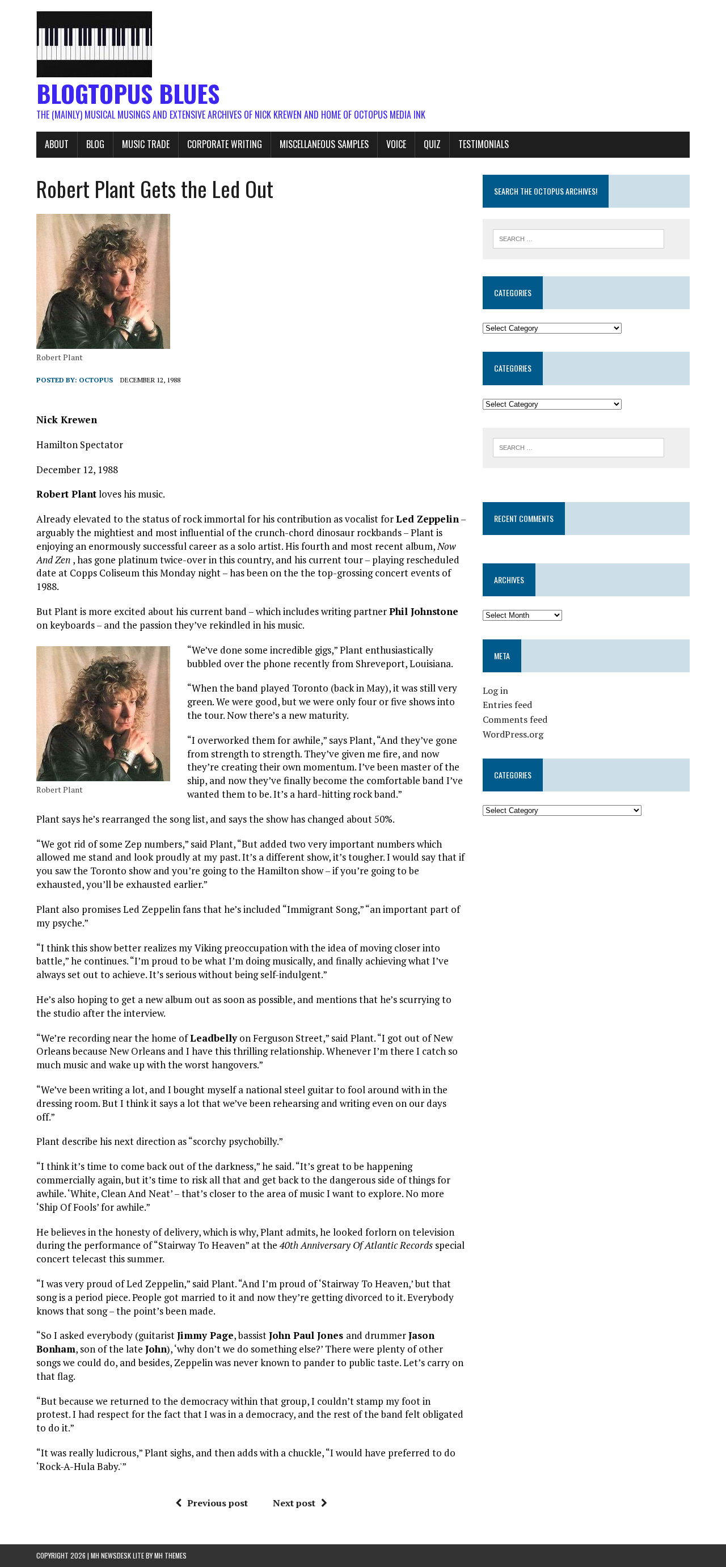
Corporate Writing (224, 144)
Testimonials (483, 144)
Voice (396, 144)
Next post (294, 1503)
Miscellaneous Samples (324, 144)
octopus (96, 380)
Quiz (432, 144)
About (57, 144)
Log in (495, 690)
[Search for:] (578, 237)
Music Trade (146, 144)
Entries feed (507, 704)
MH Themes (170, 1555)
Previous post (217, 1503)
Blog (95, 144)
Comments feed (515, 719)
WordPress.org (513, 734)
